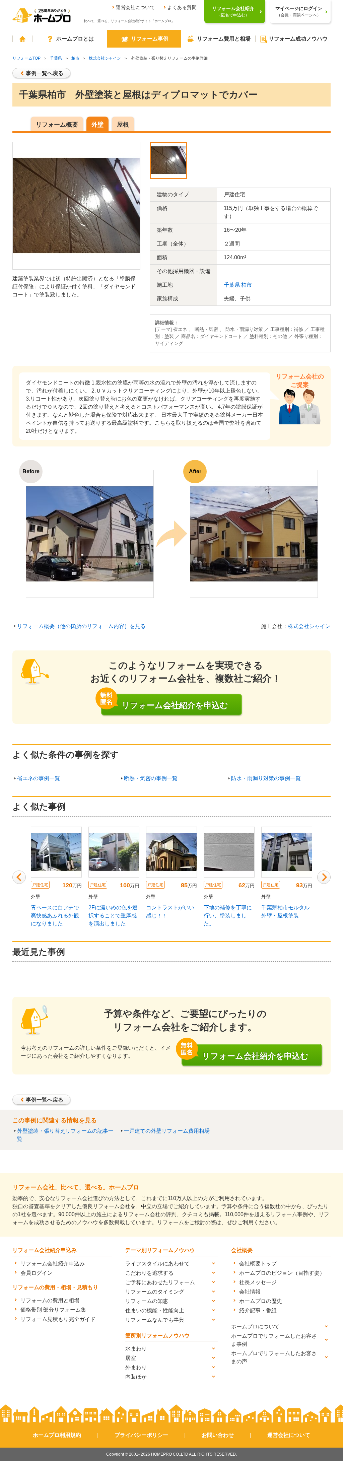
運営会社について (135, 7)
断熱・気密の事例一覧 (151, 778)
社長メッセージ (258, 1282)
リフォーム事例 (149, 39)
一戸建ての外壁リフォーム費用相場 (167, 1131)
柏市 (75, 58)
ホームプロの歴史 (260, 1301)
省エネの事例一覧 (38, 778)
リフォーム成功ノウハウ (298, 39)
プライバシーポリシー (141, 1435)
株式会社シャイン (105, 58)
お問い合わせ (218, 1435)
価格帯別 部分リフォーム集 (53, 1310)
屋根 (123, 124)
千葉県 (56, 58)
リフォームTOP (26, 58)
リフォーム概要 (57, 124)
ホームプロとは (75, 39)
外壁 (97, 124)
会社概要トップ (258, 1263)
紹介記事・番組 (258, 1310)
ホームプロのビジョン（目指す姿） (282, 1273)
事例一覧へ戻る (44, 73)
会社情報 (250, 1292)
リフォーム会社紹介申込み (52, 1263)
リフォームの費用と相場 (49, 1300)
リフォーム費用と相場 (224, 39)
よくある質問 (182, 7)
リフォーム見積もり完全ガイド (57, 1319)
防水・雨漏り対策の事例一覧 (266, 778)
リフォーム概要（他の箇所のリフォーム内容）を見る (81, 626)
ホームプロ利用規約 (57, 1435)
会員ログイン (36, 1273)
